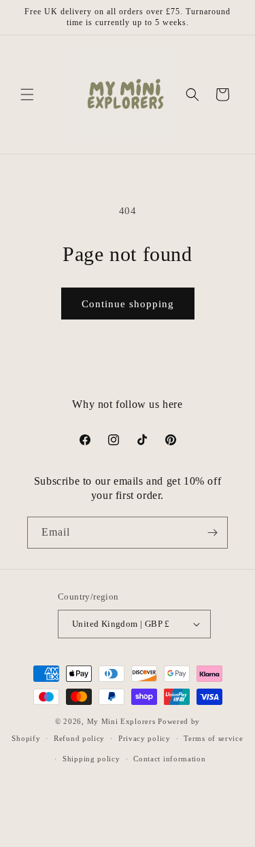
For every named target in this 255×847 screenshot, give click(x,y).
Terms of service (213, 738)
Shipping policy (91, 759)
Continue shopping (128, 303)
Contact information (169, 759)
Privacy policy (144, 738)
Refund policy (79, 738)
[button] (27, 94)
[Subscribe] (212, 533)
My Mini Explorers (121, 721)
